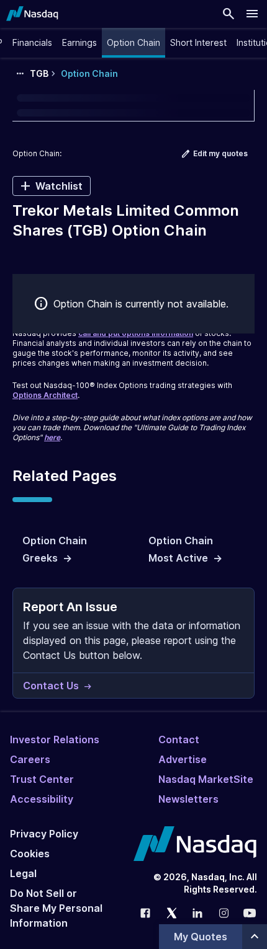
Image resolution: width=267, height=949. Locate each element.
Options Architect (45, 395)
